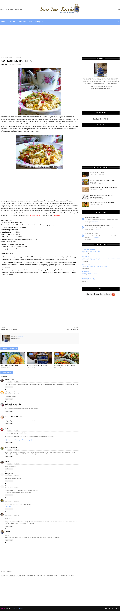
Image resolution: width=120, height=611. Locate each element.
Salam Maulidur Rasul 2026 (91, 251)
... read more (95, 221)
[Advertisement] (60, 41)
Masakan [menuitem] (22, 22)
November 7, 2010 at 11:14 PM (12, 533)
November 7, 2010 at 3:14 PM (12, 475)
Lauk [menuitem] (30, 22)
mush (7, 428)
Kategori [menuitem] (38, 22)
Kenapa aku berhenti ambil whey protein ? (96, 266)
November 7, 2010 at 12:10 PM (12, 418)
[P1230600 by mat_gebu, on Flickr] (39, 114)
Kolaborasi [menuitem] (11, 22)
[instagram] (119, 9)
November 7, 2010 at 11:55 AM (12, 406)
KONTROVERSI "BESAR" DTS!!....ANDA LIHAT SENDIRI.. (102, 181)
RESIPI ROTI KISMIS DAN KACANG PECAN (97, 226)
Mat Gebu (5, 64)
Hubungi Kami (18, 9)
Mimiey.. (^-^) (9, 379)
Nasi (6, 57)
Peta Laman (9, 9)
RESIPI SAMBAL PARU (91, 234)
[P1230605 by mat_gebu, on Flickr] (39, 168)
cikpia (7, 461)
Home (2, 57)
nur (6, 500)
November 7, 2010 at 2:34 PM (12, 463)
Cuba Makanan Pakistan (90, 280)
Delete (10, 387)
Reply (7, 387)
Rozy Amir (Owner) (11, 447)
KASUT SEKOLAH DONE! (89, 273)
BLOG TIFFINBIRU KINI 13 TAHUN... (37, 365)
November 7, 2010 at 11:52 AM (12, 393)
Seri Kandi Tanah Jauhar (13, 404)
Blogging (2, 608)
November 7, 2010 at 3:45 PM (12, 501)
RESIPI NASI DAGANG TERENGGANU (64, 365)
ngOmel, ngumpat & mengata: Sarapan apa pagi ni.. (19, 440)
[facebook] (116, 9)
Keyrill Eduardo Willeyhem (13, 416)
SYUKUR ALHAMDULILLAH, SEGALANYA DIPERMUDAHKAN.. (101, 196)
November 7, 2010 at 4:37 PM (12, 515)
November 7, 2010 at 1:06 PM (12, 449)
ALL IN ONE (8, 506)
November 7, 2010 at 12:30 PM (12, 430)
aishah (7, 514)
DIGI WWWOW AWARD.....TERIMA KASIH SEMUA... (104, 187)
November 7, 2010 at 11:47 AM (12, 381)
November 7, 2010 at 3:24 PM (12, 487)
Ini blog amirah (10, 392)
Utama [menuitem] (2, 22)
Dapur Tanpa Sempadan (18, 608)
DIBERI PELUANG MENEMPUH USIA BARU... (102, 202)
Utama (2, 9)
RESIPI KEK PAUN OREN (97, 172)
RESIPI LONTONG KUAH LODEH (9, 365)
